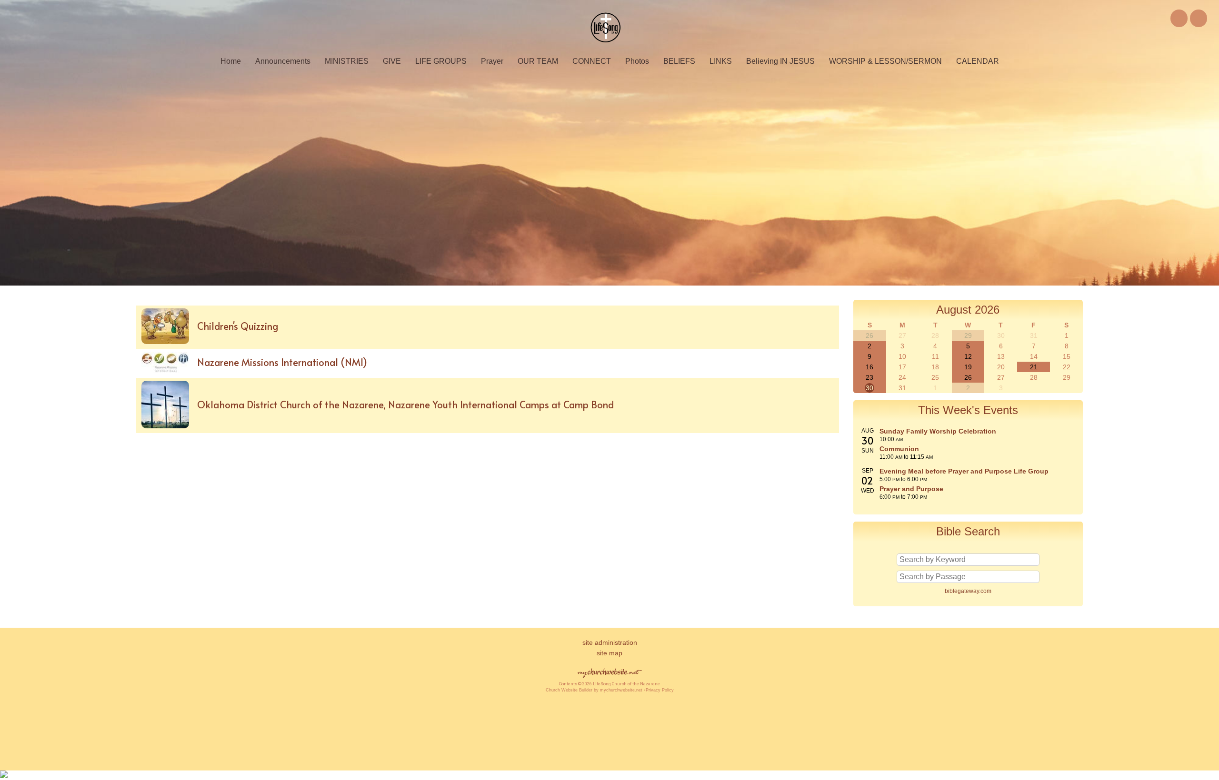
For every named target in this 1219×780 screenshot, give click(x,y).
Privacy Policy (660, 690)
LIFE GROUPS (441, 61)
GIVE (392, 61)
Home (230, 61)
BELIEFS (679, 61)
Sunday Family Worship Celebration (937, 431)
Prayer (492, 61)
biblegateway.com (968, 591)
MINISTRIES (347, 61)
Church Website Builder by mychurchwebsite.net (594, 690)
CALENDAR (977, 61)
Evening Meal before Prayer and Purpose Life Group (964, 471)
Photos (637, 61)
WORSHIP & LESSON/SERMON (885, 61)
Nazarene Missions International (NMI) (282, 362)
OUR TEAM (538, 61)
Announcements (282, 61)
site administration (609, 642)
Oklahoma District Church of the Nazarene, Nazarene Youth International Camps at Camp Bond (405, 404)
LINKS (720, 61)
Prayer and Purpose (911, 489)
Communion (899, 449)
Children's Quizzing (237, 326)
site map (609, 653)
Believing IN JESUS (780, 61)
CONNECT (591, 61)
